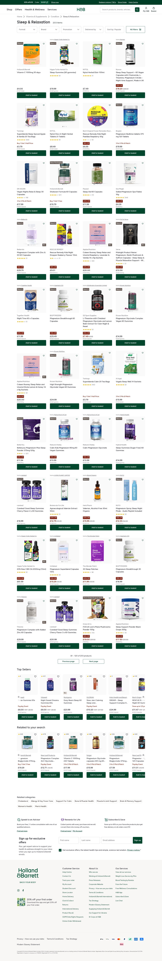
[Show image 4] (132, 65)
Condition (55, 16)
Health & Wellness (35, 9)
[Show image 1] (62, 65)
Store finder (122, 2)
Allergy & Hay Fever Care (42, 801)
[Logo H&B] (81, 10)
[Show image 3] (66, 65)
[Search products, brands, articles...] (137, 10)
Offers (18, 9)
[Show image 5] (133, 65)
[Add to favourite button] (44, 44)
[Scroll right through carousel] (143, 697)
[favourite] (35, 676)
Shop (9, 9)
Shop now (55, 2)
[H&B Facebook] (23, 890)
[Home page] (81, 9)
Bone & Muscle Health (84, 801)
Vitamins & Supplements (36, 16)
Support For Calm (64, 801)
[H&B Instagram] (18, 890)
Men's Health (40, 806)
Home (19, 16)
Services (52, 9)
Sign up (137, 840)
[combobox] (117, 10)
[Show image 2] (64, 65)
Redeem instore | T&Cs (107, 2)
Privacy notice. (133, 850)
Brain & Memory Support (130, 801)
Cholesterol (23, 801)
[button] (27, 29)
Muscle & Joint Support (107, 801)
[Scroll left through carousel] (19, 697)
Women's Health (25, 806)
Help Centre (133, 2)
